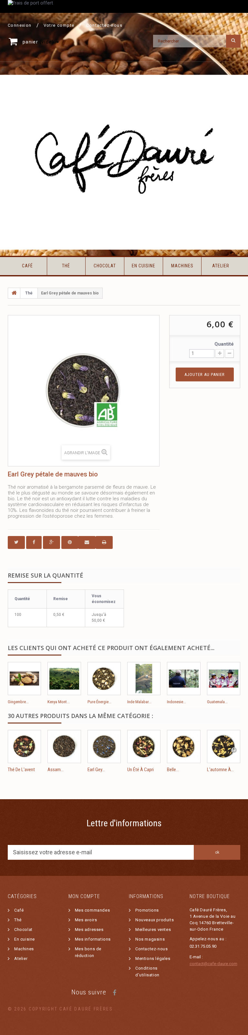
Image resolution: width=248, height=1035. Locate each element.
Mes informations (93, 939)
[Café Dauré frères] (124, 162)
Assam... (55, 769)
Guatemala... (217, 701)
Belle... (173, 769)
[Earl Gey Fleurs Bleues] (104, 746)
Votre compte (59, 25)
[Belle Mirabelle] (183, 746)
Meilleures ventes (153, 929)
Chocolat (105, 265)
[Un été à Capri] (143, 746)
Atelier (220, 265)
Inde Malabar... (139, 701)
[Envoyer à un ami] (87, 542)
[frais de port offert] (124, 6)
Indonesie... (176, 701)
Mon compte (84, 896)
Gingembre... (18, 701)
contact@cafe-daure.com (213, 963)
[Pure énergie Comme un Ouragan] (104, 678)
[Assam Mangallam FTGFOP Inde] (64, 746)
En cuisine (143, 265)
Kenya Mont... (58, 701)
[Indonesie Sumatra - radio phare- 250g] (183, 678)
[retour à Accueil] (14, 293)
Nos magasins (150, 939)
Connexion (20, 25)
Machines (182, 265)
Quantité (224, 344)
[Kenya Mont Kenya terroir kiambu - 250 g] (64, 678)
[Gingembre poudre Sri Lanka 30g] (24, 678)
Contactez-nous (104, 25)
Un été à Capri (140, 769)
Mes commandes (92, 910)
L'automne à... (220, 769)
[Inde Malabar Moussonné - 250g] (143, 678)
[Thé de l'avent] (24, 746)
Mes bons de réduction (88, 952)
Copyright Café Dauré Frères (71, 1008)
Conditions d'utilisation (147, 971)
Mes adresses (89, 929)
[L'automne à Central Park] (223, 746)
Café (27, 265)
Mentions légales (152, 958)
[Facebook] (114, 992)
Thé (66, 265)
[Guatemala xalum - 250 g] (223, 678)
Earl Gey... (96, 769)
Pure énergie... (99, 701)
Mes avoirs (86, 919)
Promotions (147, 910)
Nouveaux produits (154, 919)
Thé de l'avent (21, 769)
